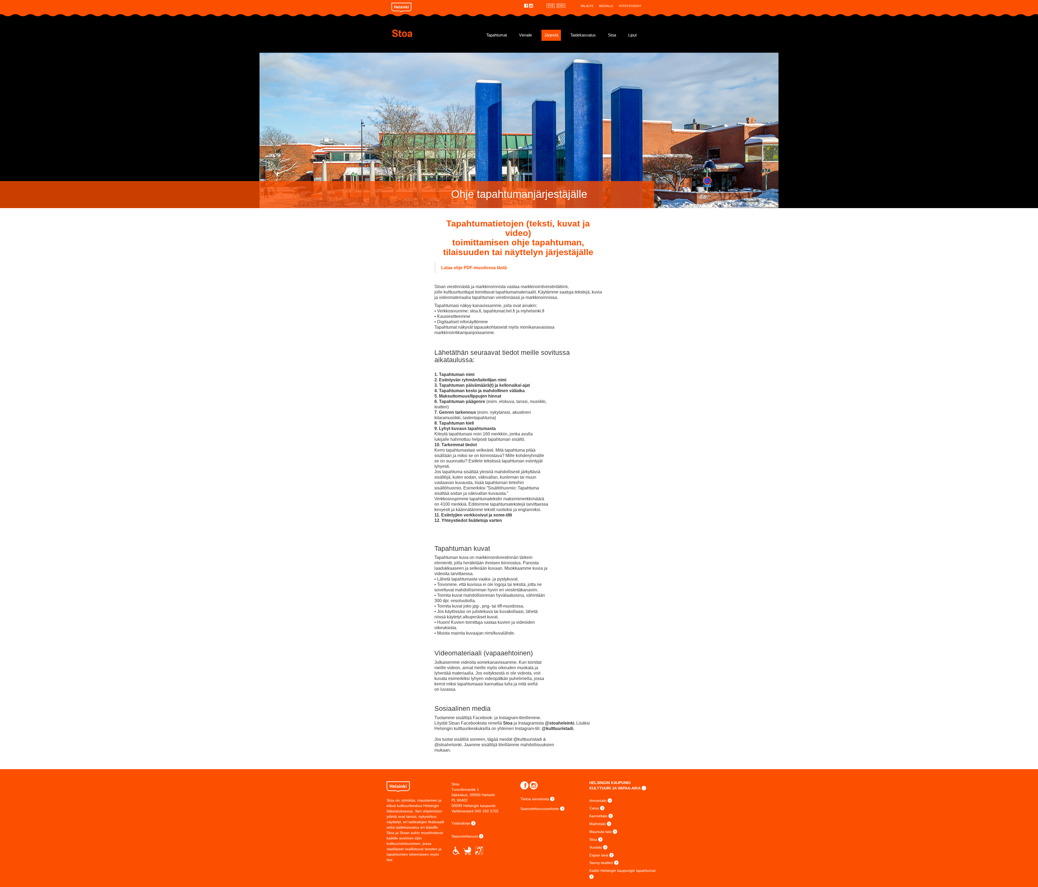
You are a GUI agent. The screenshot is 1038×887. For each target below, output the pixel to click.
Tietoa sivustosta (534, 799)
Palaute (587, 6)
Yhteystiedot (630, 6)
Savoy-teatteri (601, 863)
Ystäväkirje (460, 823)
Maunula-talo (600, 831)
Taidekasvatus (583, 35)
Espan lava (598, 855)
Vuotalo (595, 847)
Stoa (423, 33)
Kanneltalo (598, 816)
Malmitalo (597, 824)
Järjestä (551, 35)
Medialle (606, 6)
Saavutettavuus (464, 836)
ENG (560, 6)
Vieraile (525, 35)
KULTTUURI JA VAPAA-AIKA (615, 788)
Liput (632, 35)
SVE (550, 6)
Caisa (594, 808)
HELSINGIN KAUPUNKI (610, 783)
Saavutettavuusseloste (539, 808)
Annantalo (598, 800)
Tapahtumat (496, 35)
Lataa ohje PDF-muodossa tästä (474, 267)
